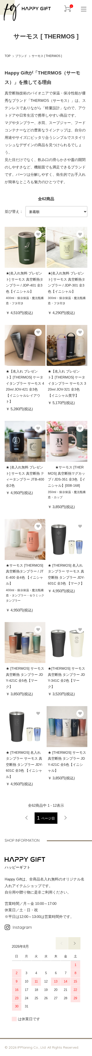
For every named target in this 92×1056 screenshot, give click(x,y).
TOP (8, 56)
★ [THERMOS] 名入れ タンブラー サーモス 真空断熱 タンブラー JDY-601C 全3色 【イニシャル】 (24, 765)
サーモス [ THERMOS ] (47, 56)
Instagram (22, 927)
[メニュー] (82, 8)
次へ (65, 817)
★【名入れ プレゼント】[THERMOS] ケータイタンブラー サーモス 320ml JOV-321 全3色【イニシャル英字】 (67, 383)
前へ (62, 943)
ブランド (21, 56)
